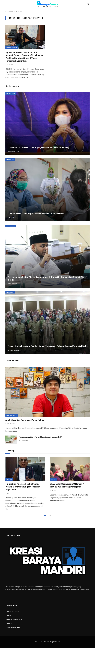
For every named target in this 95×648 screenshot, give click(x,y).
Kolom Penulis (11, 415)
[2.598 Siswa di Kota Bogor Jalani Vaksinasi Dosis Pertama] (47, 189)
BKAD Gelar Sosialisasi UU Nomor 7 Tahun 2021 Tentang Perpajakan (67, 485)
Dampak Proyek (11, 47)
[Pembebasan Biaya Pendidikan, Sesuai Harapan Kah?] (11, 439)
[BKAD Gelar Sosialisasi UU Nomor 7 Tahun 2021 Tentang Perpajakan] (70, 469)
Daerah (53, 479)
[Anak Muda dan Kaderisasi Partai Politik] (47, 392)
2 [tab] (47, 515)
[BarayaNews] (47, 4)
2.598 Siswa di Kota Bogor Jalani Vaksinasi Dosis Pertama (36, 213)
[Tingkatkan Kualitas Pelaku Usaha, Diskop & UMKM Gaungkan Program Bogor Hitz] (25, 469)
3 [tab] (50, 515)
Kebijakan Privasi (12, 612)
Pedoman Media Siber (14, 619)
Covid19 (9, 479)
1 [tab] (45, 515)
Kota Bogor (10, 93)
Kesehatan (10, 160)
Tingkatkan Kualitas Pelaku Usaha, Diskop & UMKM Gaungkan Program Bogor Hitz (22, 487)
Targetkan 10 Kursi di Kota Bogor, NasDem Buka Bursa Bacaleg (38, 147)
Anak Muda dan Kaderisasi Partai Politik (24, 420)
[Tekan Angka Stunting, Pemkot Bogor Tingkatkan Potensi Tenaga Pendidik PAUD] (47, 322)
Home (7, 11)
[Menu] (7, 4)
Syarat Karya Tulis (12, 627)
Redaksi (8, 623)
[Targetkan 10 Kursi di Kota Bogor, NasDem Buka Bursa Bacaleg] (47, 123)
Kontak (8, 616)
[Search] (88, 4)
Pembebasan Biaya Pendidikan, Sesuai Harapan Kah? (40, 437)
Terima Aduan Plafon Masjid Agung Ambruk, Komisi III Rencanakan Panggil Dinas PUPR (47, 278)
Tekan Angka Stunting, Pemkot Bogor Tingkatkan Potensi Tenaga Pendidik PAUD (47, 346)
